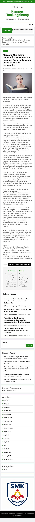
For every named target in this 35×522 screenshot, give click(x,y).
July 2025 (6, 435)
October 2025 (7, 424)
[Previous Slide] (30, 1)
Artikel (5, 51)
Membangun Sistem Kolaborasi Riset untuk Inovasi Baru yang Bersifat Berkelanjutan (16, 301)
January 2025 (7, 456)
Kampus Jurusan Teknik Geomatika (19, 264)
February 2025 (7, 452)
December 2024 (7, 459)
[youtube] (22, 7)
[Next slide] (33, 1)
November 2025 (7, 421)
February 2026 (7, 410)
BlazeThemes (18, 515)
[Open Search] (30, 24)
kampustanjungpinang (10, 68)
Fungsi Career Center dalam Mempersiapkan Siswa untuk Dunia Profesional (16, 331)
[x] (17, 7)
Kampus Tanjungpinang (17, 13)
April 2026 (6, 403)
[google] (19, 7)
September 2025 (8, 428)
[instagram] (15, 7)
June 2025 (6, 438)
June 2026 (6, 400)
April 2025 (6, 445)
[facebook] (13, 7)
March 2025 (6, 449)
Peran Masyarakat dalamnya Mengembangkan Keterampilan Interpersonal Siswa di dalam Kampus (16, 1)
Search (4, 342)
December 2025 (7, 417)
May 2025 (6, 442)
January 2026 (7, 414)
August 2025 (7, 431)
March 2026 (6, 407)
